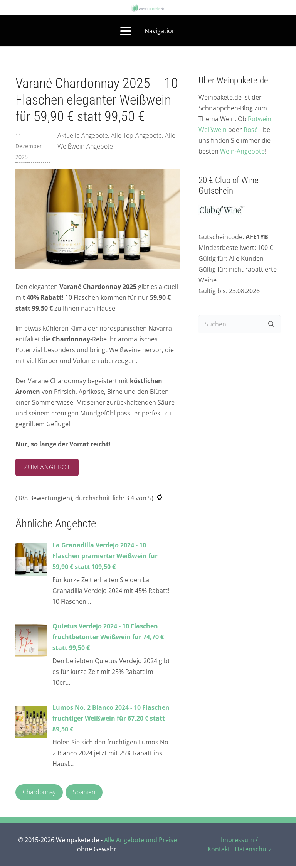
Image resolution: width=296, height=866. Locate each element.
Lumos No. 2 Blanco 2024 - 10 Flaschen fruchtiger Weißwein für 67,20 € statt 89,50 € (111, 718)
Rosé (251, 129)
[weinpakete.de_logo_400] (148, 8)
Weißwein (212, 129)
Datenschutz (253, 849)
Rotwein (259, 119)
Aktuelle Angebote (82, 135)
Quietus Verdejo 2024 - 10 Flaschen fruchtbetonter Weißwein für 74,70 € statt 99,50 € (108, 637)
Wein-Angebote (242, 151)
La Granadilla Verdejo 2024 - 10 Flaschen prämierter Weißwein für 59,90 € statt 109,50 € (105, 556)
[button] (148, 31)
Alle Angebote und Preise (140, 840)
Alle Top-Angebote (136, 135)
